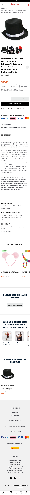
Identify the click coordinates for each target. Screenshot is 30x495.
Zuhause (3, 8)
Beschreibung (6, 135)
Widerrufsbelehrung (15, 420)
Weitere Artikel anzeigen (15, 305)
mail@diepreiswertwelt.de (15, 467)
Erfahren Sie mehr (5, 208)
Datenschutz (15, 415)
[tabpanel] (15, 30)
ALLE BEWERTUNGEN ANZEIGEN (10, 78)
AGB (15, 418)
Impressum (15, 412)
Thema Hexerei (19, 344)
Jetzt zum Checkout (15, 103)
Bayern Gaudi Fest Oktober (7, 344)
